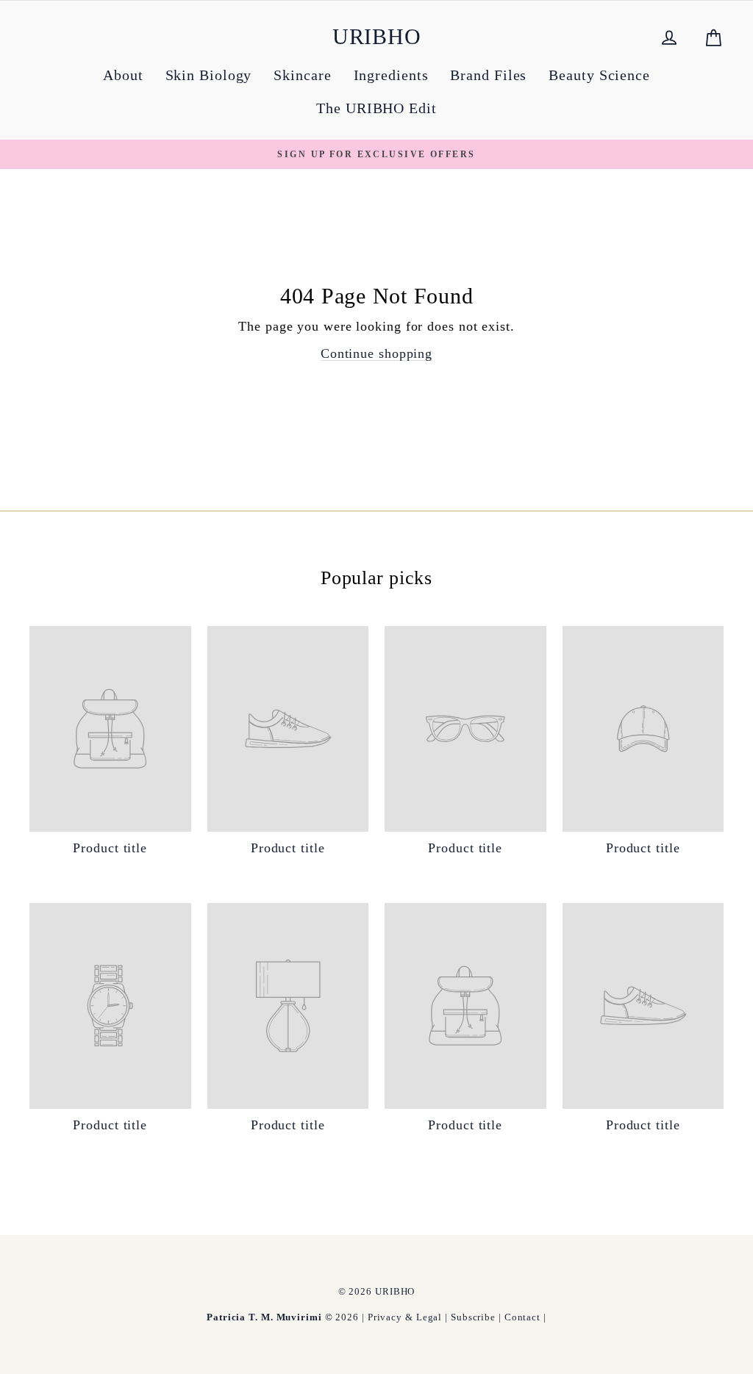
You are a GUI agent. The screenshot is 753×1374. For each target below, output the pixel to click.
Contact (522, 1317)
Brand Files (488, 75)
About (123, 75)
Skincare (302, 75)
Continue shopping (376, 353)
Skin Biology (208, 75)
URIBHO (376, 36)
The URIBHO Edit (376, 108)
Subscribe (473, 1317)
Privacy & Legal (405, 1317)
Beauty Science (599, 75)
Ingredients (391, 75)
